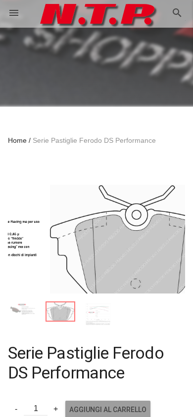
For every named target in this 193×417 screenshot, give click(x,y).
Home (17, 140)
